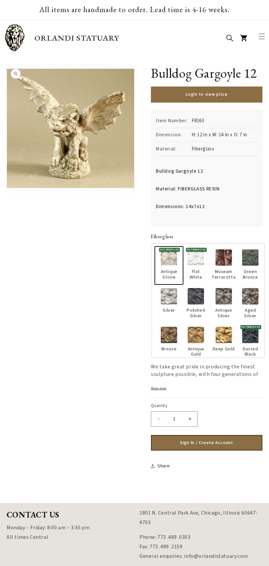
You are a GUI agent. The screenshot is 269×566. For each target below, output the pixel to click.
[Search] (230, 38)
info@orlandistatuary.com (216, 556)
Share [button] (163, 466)
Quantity (159, 406)
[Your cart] (244, 38)
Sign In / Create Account (206, 442)
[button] (262, 36)
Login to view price (206, 94)
